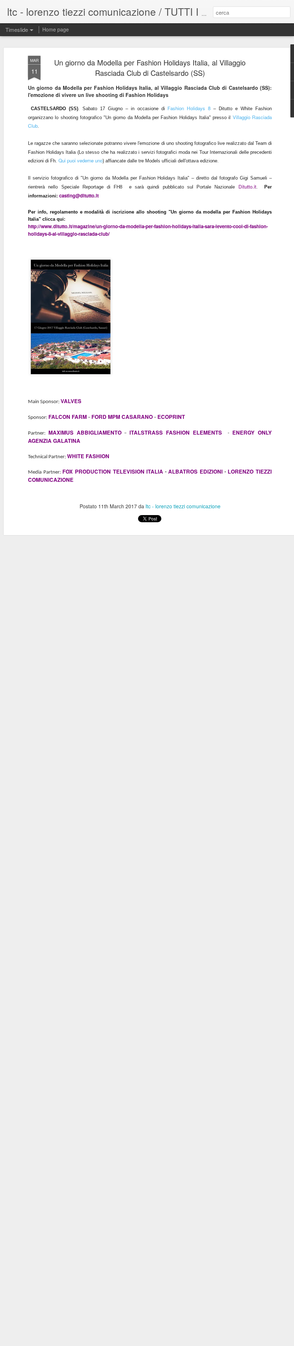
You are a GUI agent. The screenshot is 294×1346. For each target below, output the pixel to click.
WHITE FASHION (88, 456)
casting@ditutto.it (79, 195)
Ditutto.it (247, 186)
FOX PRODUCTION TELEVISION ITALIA (112, 471)
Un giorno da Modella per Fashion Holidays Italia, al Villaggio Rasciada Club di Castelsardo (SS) (150, 67)
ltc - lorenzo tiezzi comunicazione (183, 506)
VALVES (71, 401)
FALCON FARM (67, 417)
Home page (55, 29)
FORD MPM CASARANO (122, 417)
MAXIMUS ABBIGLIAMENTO (85, 432)
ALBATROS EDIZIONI (195, 471)
